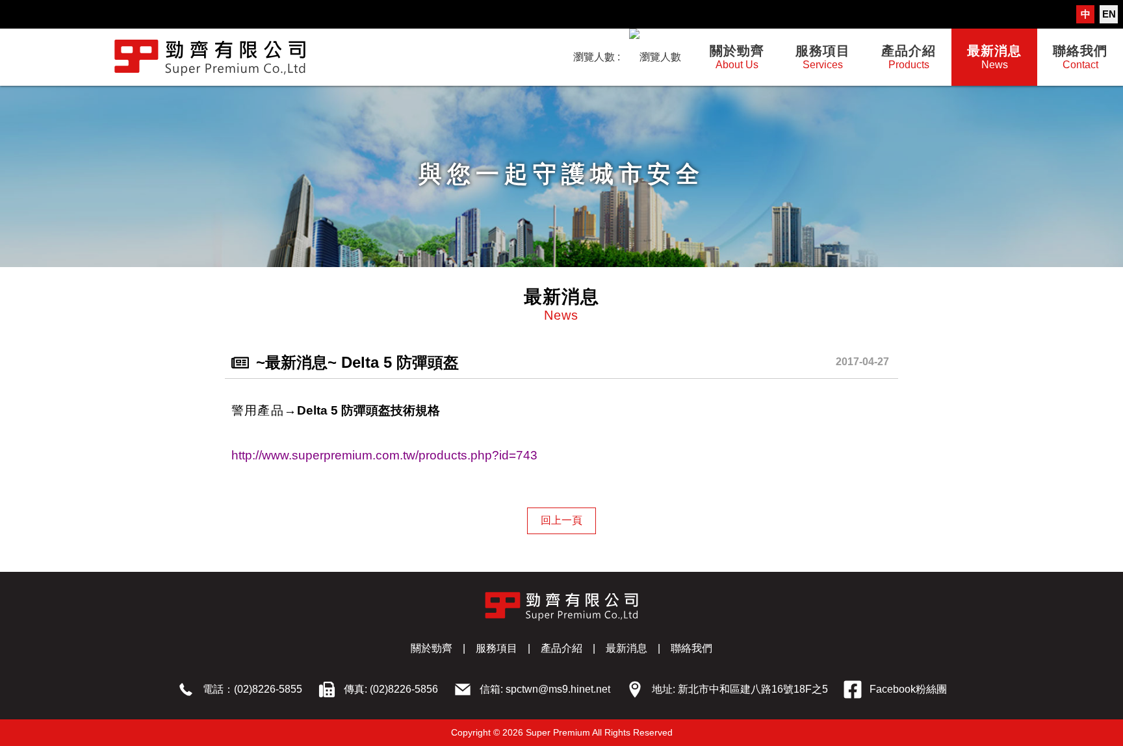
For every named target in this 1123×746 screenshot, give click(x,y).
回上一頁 (561, 520)
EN (1109, 13)
